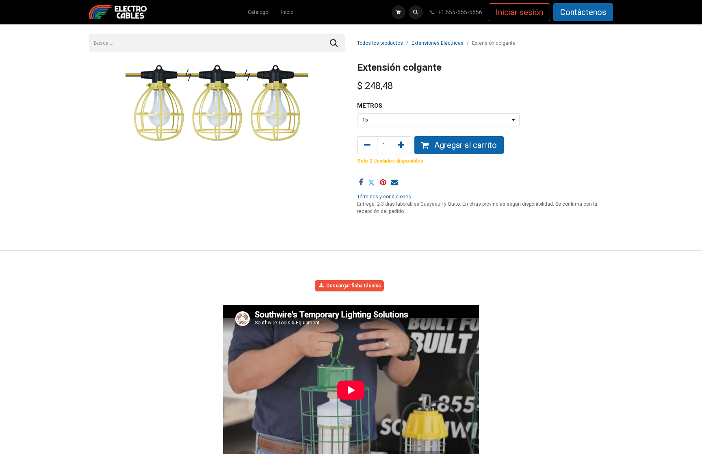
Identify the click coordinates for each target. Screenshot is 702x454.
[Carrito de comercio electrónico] (398, 12)
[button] (415, 12)
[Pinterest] (383, 182)
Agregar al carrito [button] (464, 145)
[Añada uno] (401, 145)
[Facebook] (361, 182)
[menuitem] (258, 12)
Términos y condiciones (384, 197)
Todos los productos (380, 43)
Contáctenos (583, 12)
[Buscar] (334, 43)
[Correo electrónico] (394, 182)
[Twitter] (371, 182)
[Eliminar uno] (367, 145)
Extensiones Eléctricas (438, 43)
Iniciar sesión (519, 12)
